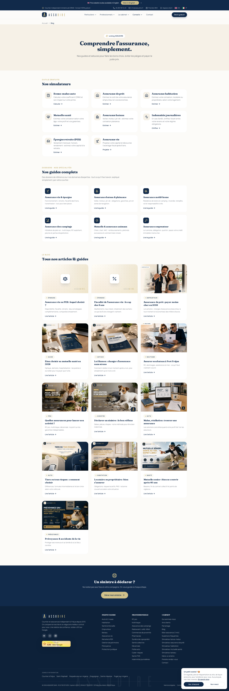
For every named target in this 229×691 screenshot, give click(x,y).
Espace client (167, 8)
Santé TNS (136, 656)
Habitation (106, 622)
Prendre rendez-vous (170, 659)
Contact (149, 14)
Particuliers (89, 14)
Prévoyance (106, 646)
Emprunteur (106, 629)
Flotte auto (136, 649)
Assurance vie (107, 636)
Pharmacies (136, 636)
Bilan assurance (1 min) (170, 632)
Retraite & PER (107, 639)
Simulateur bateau (169, 652)
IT (186, 8)
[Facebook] (44, 636)
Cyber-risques (137, 652)
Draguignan (94, 676)
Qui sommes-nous (169, 619)
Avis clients (166, 622)
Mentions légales (169, 685)
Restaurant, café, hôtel (141, 629)
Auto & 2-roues (107, 619)
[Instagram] (50, 636)
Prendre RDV (153, 8)
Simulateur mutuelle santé (172, 649)
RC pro (134, 619)
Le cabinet (122, 14)
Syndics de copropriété (140, 639)
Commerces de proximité (141, 632)
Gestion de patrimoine (110, 642)
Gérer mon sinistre (112, 595)
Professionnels (106, 14)
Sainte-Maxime (106, 676)
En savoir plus (203, 679)
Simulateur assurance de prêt (173, 642)
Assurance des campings (141, 626)
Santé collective (138, 642)
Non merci (215, 684)
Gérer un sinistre (168, 656)
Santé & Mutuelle (108, 626)
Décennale (136, 646)
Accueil (45, 23)
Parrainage (166, 626)
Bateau (104, 632)
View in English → (130, 3)
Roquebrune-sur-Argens (78, 676)
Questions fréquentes (170, 636)
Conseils (136, 14)
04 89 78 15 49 (121, 8)
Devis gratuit (179, 14)
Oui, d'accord (193, 684)
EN (179, 8)
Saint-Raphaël (62, 676)
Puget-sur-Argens (121, 676)
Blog (163, 629)
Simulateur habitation (170, 646)
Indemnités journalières (141, 659)
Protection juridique (109, 649)
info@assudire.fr (137, 8)
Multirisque (136, 622)
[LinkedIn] (55, 636)
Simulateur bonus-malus (171, 639)
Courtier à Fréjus (48, 676)
